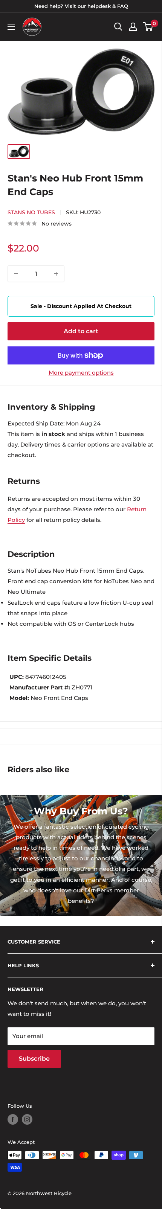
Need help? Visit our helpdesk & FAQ (81, 6)
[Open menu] (11, 27)
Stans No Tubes (31, 212)
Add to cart (81, 331)
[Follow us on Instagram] (27, 1119)
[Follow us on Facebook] (13, 1119)
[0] (148, 26)
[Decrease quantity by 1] (16, 274)
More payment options (81, 372)
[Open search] (118, 27)
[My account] (133, 27)
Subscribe (34, 1058)
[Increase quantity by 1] (56, 274)
